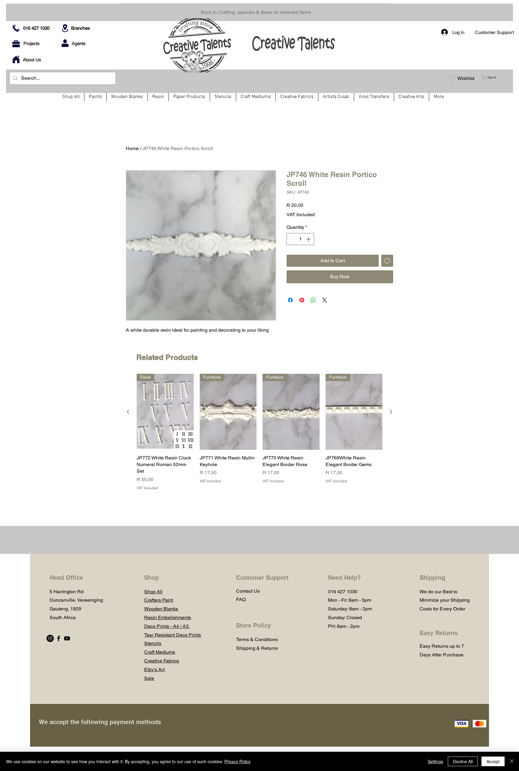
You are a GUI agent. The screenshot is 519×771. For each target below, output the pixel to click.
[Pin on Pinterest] (301, 300)
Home (132, 148)
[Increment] (309, 239)
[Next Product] (391, 411)
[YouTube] (67, 638)
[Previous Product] (128, 411)
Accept (493, 761)
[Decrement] (291, 239)
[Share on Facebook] (290, 300)
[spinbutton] (300, 239)
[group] (259, 432)
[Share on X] (324, 300)
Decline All (463, 761)
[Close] (511, 761)
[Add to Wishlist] (387, 261)
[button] (491, 77)
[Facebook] (58, 638)
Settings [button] (435, 761)
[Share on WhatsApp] (313, 300)
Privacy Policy (237, 761)
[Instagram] (50, 638)
